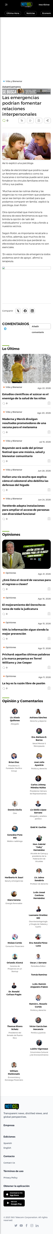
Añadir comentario (38, 327)
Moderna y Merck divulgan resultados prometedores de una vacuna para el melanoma (24, 423)
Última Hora (12, 13)
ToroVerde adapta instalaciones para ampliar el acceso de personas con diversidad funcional (25, 509)
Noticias (30, 13)
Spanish (8, 1143)
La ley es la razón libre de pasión (23, 683)
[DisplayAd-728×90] (26, 92)
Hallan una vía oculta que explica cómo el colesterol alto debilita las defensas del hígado (25, 480)
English (7, 1148)
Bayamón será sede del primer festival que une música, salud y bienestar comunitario (23, 451)
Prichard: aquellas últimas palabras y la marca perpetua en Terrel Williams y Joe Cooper (26, 658)
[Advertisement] (26, 45)
